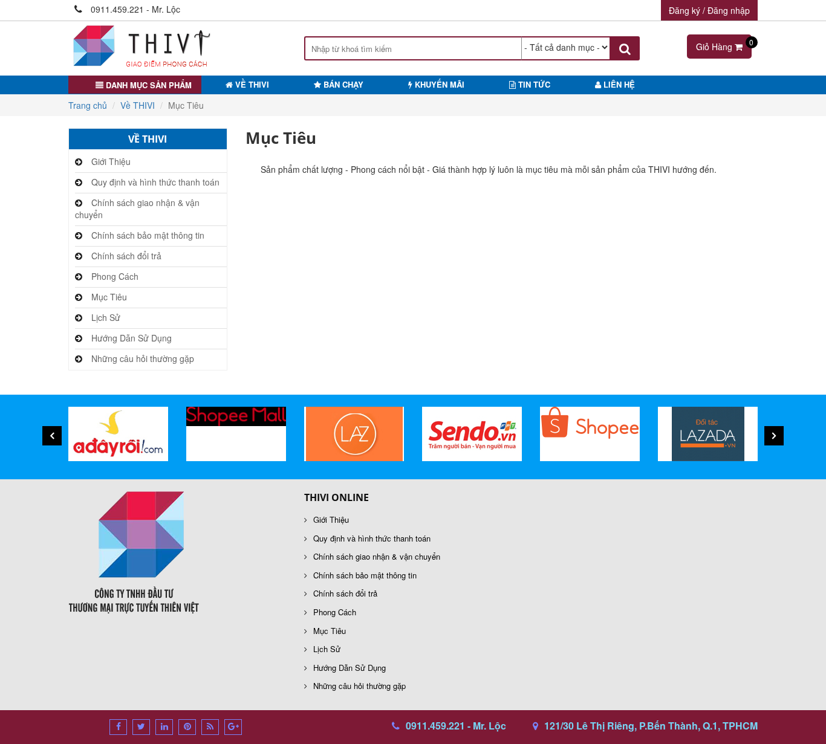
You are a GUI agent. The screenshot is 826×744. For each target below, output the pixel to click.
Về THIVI (137, 105)
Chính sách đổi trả (126, 256)
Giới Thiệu (111, 161)
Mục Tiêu (109, 297)
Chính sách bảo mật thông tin (147, 235)
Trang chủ (87, 105)
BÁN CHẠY (342, 84)
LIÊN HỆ (618, 84)
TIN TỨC (533, 84)
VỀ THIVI (251, 84)
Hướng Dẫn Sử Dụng (131, 338)
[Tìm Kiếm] (625, 48)
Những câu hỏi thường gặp (142, 358)
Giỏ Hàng (724, 45)
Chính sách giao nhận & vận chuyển (137, 208)
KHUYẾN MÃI (438, 84)
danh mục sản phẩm (147, 85)
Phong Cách (114, 276)
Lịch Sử (105, 317)
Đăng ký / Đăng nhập (709, 10)
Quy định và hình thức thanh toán (155, 182)
